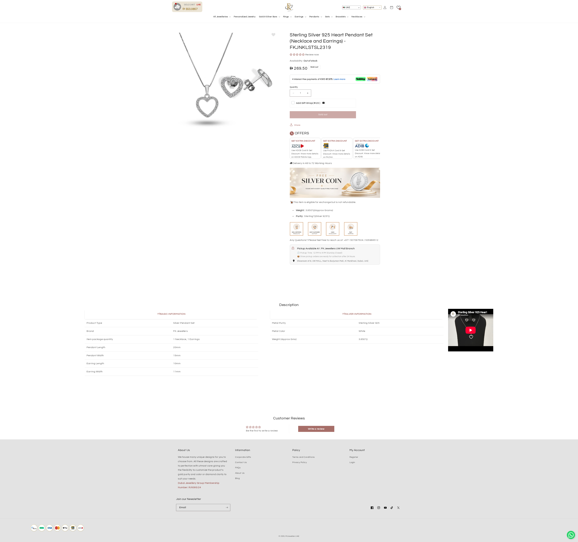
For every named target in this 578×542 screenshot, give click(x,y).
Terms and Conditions (303, 457)
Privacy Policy (299, 462)
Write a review (316, 429)
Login (352, 462)
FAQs (238, 468)
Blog (237, 478)
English (370, 7)
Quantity (294, 87)
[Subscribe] (227, 507)
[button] (221, 17)
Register (354, 457)
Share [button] (297, 125)
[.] (178, 7)
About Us (240, 473)
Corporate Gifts (243, 457)
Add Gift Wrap (308, 103)
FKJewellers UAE (292, 536)
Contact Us (241, 462)
